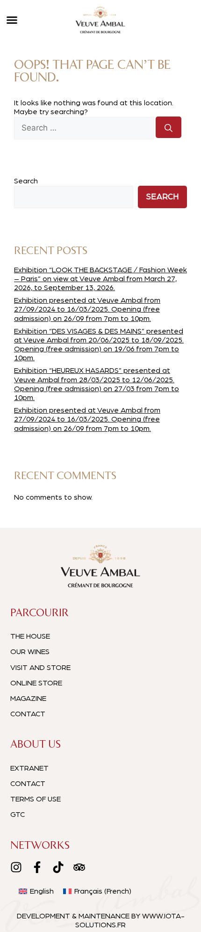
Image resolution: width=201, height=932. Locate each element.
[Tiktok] (58, 867)
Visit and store (40, 667)
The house (30, 636)
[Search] (168, 127)
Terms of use (35, 799)
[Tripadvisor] (79, 867)
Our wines (30, 651)
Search (26, 181)
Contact (27, 714)
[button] (12, 20)
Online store (36, 683)
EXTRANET (29, 768)
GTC (17, 814)
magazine (28, 698)
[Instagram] (16, 867)
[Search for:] (85, 128)
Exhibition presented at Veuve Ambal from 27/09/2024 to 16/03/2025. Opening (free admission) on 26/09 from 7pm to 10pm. (87, 309)
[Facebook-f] (37, 867)
